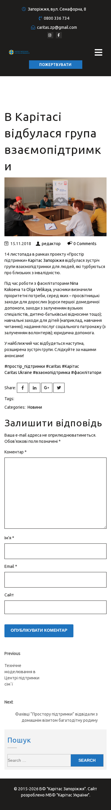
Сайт (9, 595)
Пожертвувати (55, 64)
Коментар (15, 452)
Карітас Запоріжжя (46, 260)
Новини (35, 407)
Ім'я (9, 537)
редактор (51, 243)
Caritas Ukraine (18, 372)
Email (10, 566)
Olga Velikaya (38, 289)
